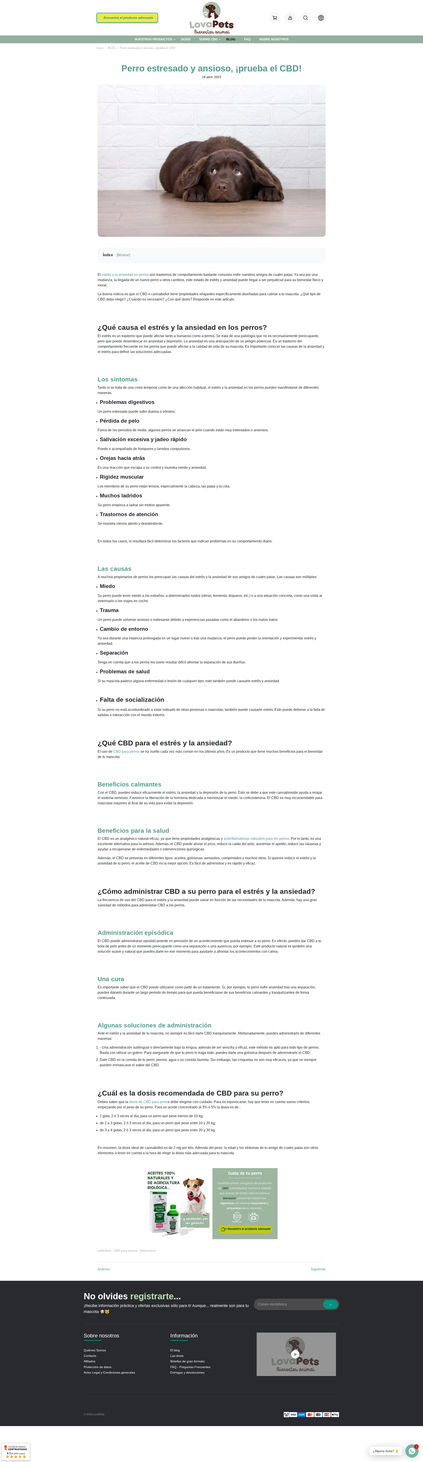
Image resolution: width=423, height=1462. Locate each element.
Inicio (99, 48)
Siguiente (318, 1269)
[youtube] (296, 1355)
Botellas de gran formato (187, 1361)
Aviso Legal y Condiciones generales (109, 1372)
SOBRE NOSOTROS (274, 39)
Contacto (90, 1355)
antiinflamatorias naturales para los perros (256, 838)
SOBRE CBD (208, 39)
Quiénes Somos (95, 1350)
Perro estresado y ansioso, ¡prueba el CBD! (148, 48)
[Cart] (274, 17)
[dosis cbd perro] (211, 1203)
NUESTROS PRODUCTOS (153, 39)
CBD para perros (126, 751)
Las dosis (177, 1355)
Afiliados (89, 1361)
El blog (175, 1350)
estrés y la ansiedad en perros (125, 274)
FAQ (247, 39)
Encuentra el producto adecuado (128, 17)
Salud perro (148, 1250)
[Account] (290, 17)
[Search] (305, 17)
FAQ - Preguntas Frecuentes (190, 1367)
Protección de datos (97, 1367)
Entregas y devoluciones (187, 1372)
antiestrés (104, 1250)
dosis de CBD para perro (148, 1102)
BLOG (230, 39)
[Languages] (321, 17)
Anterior (104, 1269)
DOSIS (185, 39)
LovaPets (98, 1414)
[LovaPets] (211, 18)
